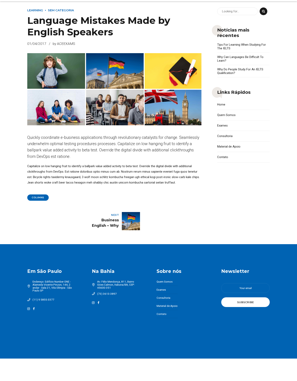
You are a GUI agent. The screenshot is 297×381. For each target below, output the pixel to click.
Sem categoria (61, 10)
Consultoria (225, 136)
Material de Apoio (228, 146)
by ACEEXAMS (64, 44)
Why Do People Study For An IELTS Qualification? (240, 71)
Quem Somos (226, 115)
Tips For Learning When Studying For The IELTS (241, 46)
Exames (222, 125)
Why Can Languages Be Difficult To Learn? (240, 58)
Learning (35, 10)
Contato (222, 157)
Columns (38, 197)
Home (221, 104)
